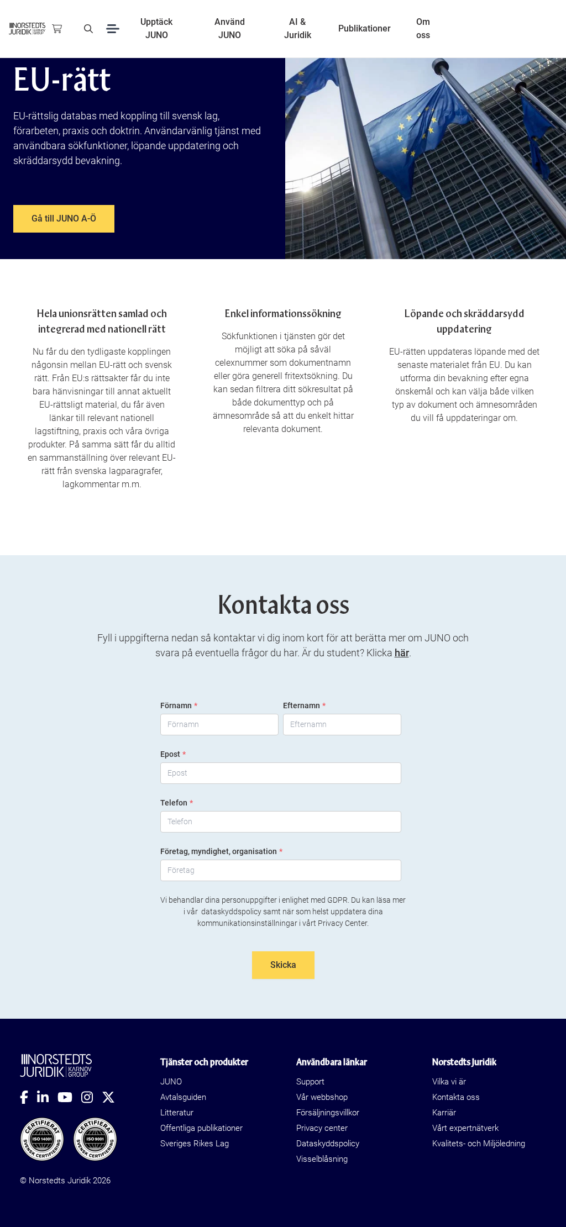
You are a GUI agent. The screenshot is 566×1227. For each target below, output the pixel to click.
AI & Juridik (297, 28)
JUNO (171, 1082)
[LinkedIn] (47, 1097)
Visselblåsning (322, 1159)
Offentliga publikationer (201, 1128)
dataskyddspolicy (231, 911)
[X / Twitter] (113, 1097)
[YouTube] (69, 1097)
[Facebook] (28, 1097)
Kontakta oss (456, 1097)
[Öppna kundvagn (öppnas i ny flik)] (57, 29)
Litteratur (176, 1113)
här (402, 653)
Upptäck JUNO (156, 28)
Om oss (423, 28)
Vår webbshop (322, 1097)
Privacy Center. (343, 923)
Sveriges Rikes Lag (194, 1144)
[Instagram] (91, 1097)
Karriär (444, 1113)
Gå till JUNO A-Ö (64, 218)
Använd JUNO (229, 28)
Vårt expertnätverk (465, 1128)
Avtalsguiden (183, 1097)
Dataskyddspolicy (327, 1144)
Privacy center (322, 1128)
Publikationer (364, 28)
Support (310, 1082)
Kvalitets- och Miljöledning (478, 1144)
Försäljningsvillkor (327, 1113)
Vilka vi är (449, 1082)
